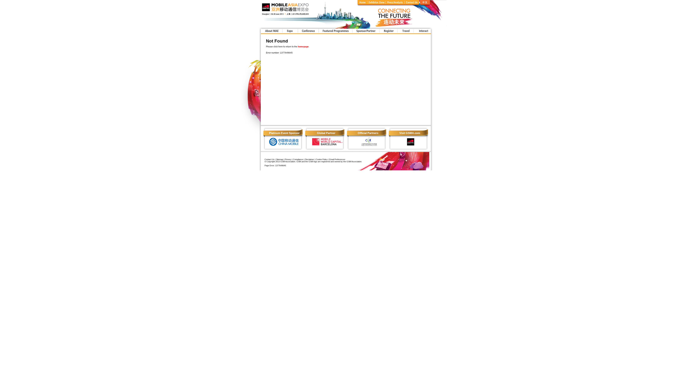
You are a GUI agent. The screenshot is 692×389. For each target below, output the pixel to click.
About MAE (271, 31)
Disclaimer (309, 159)
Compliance (298, 159)
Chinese (433, 3)
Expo (290, 31)
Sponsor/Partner (365, 31)
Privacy (288, 159)
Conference (308, 31)
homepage (303, 46)
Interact (422, 31)
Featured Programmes (335, 31)
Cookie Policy (322, 159)
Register (388, 31)
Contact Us (269, 159)
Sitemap (279, 159)
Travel (405, 31)
